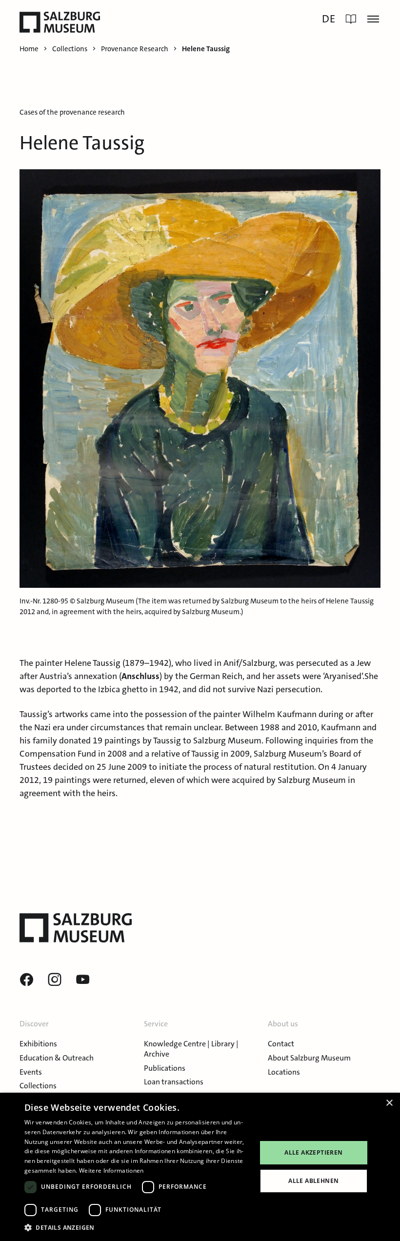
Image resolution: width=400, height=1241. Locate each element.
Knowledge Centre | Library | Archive (191, 1049)
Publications (164, 1068)
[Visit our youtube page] (83, 980)
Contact (281, 1044)
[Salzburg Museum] (60, 22)
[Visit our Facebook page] (26, 980)
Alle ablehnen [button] (313, 1181)
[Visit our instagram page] (54, 980)
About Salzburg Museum (309, 1058)
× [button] (389, 1103)
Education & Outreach (57, 1058)
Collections (38, 1086)
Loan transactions (173, 1082)
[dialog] (200, 1167)
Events (31, 1072)
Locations (284, 1072)
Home (29, 49)
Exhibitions (38, 1044)
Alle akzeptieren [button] (313, 1152)
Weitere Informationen (111, 1170)
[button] (137, 1227)
